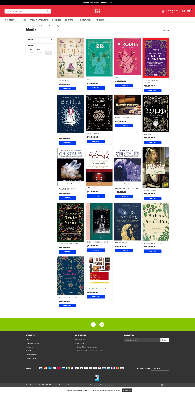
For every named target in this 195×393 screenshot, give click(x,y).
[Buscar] (48, 11)
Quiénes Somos (100, 20)
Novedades (56, 20)
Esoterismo (52, 26)
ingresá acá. (97, 384)
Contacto (69, 20)
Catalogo (32, 26)
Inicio (24, 20)
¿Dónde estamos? (84, 20)
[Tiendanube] (162, 385)
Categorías (11, 20)
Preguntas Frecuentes (39, 20)
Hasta (38, 49)
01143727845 (79, 343)
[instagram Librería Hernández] (93, 324)
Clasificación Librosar (41, 26)
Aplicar (48, 53)
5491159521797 (80, 339)
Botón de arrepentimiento (107, 384)
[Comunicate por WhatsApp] (183, 12)
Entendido (127, 390)
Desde (30, 49)
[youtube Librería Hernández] (101, 324)
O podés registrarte (171, 12)
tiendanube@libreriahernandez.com (86, 347)
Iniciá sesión (174, 10)
